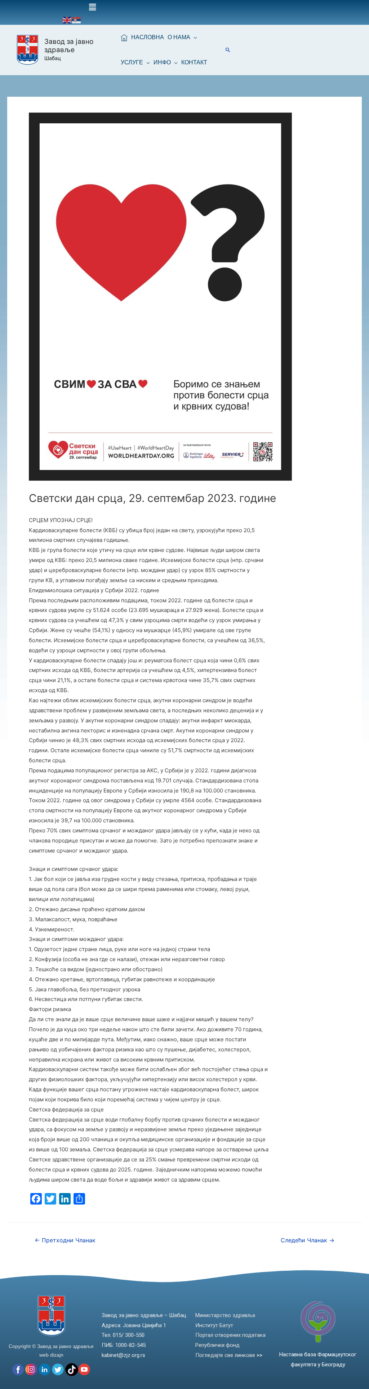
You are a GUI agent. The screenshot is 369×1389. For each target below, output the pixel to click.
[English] (67, 19)
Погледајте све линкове (228, 1355)
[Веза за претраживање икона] (228, 50)
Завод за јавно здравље (68, 45)
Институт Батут (214, 1325)
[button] (92, 7)
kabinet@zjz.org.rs (123, 1355)
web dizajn (51, 1355)
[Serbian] (76, 19)
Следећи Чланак (307, 1240)
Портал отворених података (230, 1335)
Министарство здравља (225, 1315)
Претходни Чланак (65, 1240)
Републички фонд (217, 1345)
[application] (193, 37)
